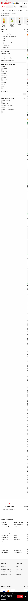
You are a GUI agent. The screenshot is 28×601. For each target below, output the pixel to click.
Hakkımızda (3, 566)
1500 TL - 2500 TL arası (8, 105)
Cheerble (5, 71)
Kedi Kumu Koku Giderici (18, 524)
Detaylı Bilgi (3, 599)
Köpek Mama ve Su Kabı (6, 58)
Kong (4, 86)
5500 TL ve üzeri (6, 113)
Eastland (5, 75)
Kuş (10, 10)
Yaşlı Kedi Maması (17, 550)
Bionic (4, 70)
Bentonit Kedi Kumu (5, 548)
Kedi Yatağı (16, 531)
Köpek (6, 10)
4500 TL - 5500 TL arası (8, 111)
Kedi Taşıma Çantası (5, 537)
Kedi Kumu (3, 531)
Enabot (4, 77)
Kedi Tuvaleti (3, 541)
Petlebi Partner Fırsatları (6, 571)
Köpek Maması (17, 546)
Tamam (20, 596)
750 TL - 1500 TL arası (8, 104)
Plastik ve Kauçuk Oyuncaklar (9, 36)
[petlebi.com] (1, 13)
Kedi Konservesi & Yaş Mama (6, 533)
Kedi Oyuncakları (4, 539)
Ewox (4, 81)
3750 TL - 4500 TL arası (8, 109)
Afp (4, 66)
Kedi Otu (15, 535)
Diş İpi (4, 38)
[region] (13, 76)
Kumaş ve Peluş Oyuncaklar (9, 34)
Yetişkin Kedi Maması (5, 528)
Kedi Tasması (16, 528)
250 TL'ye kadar (6, 100)
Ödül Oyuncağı (6, 45)
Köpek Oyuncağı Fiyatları (7, 98)
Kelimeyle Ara (4, 91)
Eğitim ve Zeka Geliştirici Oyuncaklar (11, 42)
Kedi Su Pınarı (3, 546)
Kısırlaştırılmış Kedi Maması (6, 526)
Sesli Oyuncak (6, 47)
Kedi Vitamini (16, 526)
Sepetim (24, 7)
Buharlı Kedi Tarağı (17, 543)
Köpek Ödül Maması (5, 53)
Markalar (20, 10)
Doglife (4, 73)
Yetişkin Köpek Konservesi (7, 55)
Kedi (3, 10)
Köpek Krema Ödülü (5, 552)
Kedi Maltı (16, 541)
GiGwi (4, 82)
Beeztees (5, 68)
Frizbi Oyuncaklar (6, 44)
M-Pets (4, 88)
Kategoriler (4, 29)
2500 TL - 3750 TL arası (8, 107)
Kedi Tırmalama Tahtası (6, 543)
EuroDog (5, 79)
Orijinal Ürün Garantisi (6, 569)
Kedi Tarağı (16, 533)
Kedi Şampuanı (17, 539)
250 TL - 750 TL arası (7, 102)
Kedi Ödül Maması (4, 535)
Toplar (4, 40)
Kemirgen (14, 10)
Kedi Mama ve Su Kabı (18, 522)
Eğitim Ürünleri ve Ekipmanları (8, 57)
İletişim (2, 577)
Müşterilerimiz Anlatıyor (6, 574)
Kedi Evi (15, 537)
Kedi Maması (3, 522)
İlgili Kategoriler (5, 51)
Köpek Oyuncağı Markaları (8, 64)
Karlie (4, 84)
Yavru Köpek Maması (18, 548)
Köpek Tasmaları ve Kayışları (7, 60)
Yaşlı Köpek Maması (18, 552)
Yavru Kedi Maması (5, 524)
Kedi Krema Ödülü (4, 550)
